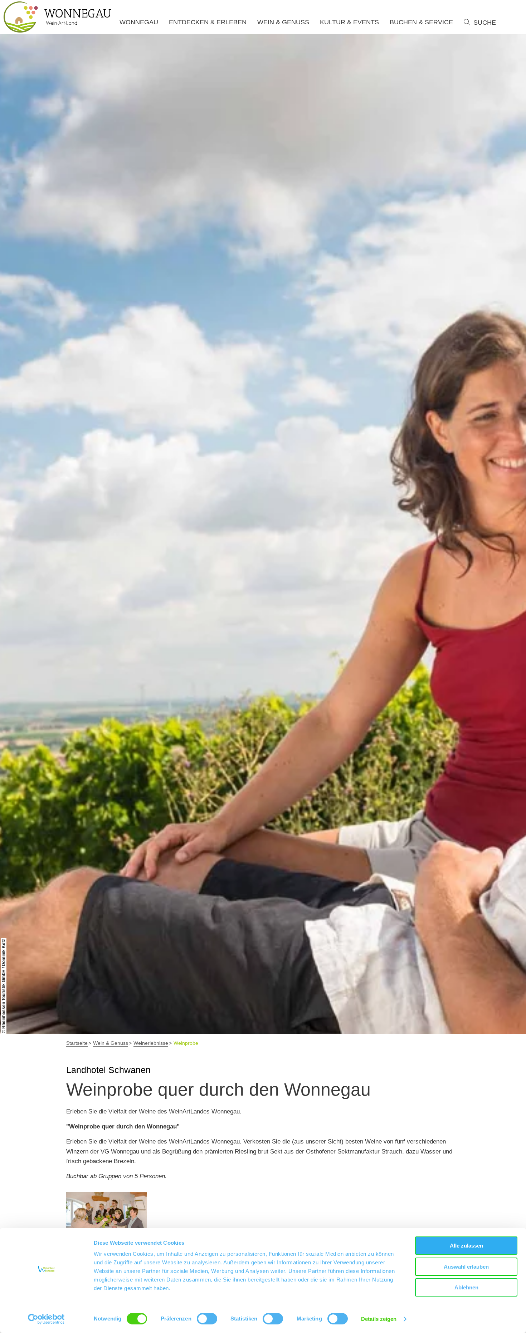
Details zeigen (378, 1319)
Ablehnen (466, 1287)
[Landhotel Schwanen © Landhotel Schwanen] (106, 1219)
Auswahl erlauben (466, 1267)
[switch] (207, 1318)
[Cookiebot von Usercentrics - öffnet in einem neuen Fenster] (46, 1319)
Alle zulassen (466, 1246)
